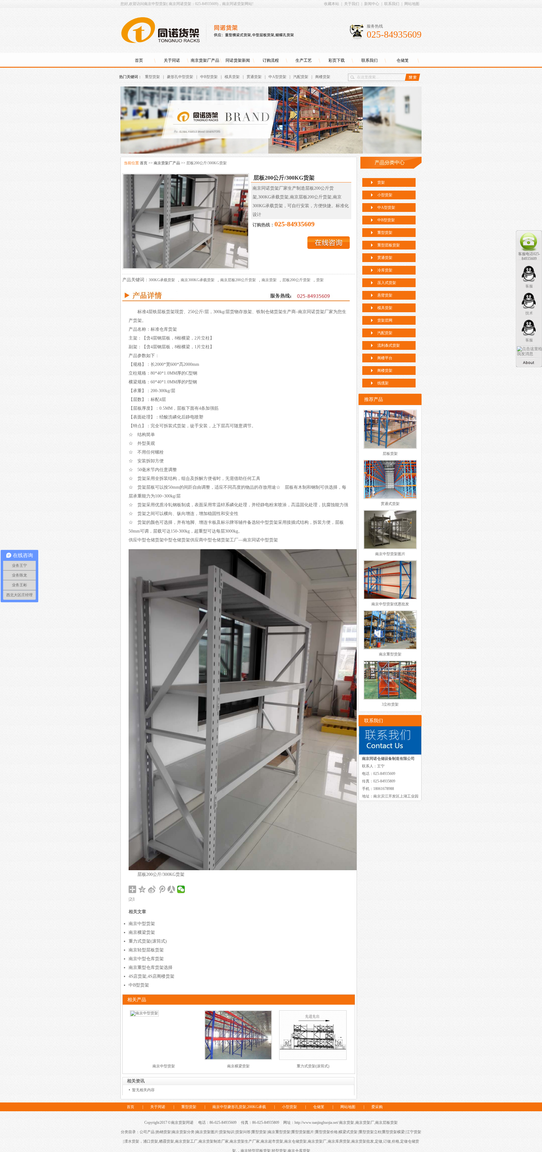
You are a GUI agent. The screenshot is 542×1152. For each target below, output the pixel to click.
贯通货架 (254, 77)
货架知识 (226, 1132)
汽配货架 (300, 77)
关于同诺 (172, 60)
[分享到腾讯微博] (162, 889)
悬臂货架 (384, 295)
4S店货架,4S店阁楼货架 (151, 976)
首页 (139, 60)
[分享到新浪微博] (152, 889)
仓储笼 (402, 60)
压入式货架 (386, 283)
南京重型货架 (390, 654)
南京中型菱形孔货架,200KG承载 (239, 1107)
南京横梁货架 (142, 932)
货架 (320, 280)
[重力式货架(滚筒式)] (313, 1058)
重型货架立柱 (370, 1132)
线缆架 (383, 383)
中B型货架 (209, 77)
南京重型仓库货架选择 (151, 967)
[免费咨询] (328, 247)
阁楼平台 (384, 358)
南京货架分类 (183, 1132)
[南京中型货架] (144, 1013)
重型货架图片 (302, 1132)
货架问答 (243, 1132)
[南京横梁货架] (238, 1058)
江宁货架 (413, 1132)
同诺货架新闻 (238, 60)
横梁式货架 (348, 1132)
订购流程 (271, 60)
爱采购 (377, 1107)
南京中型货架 (142, 923)
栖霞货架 (166, 1141)
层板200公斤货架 (296, 280)
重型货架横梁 (393, 1132)
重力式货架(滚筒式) (148, 941)
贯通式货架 (390, 504)
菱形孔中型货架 (180, 77)
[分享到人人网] (171, 889)
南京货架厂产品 (205, 60)
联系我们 (391, 4)
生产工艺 (303, 60)
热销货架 (163, 1132)
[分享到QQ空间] (142, 889)
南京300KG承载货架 (198, 280)
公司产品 (147, 1132)
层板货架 (390, 453)
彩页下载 (336, 60)
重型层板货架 (388, 245)
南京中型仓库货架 (146, 958)
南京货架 (269, 280)
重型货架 (152, 77)
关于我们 (351, 4)
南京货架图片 (207, 1132)
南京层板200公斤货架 (238, 280)
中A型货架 (277, 77)
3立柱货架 (390, 704)
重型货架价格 (326, 1132)
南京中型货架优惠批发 (390, 604)
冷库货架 (384, 270)
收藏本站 (331, 4)
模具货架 (232, 77)
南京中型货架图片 (390, 554)
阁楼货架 (322, 77)
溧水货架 (131, 1141)
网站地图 (411, 4)
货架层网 (384, 320)
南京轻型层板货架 (146, 950)
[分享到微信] (181, 889)
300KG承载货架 (162, 280)
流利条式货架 (388, 345)
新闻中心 (371, 4)
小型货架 (384, 195)
